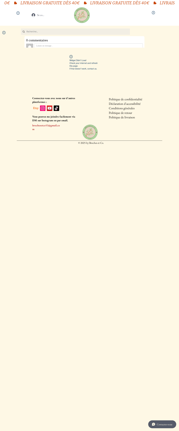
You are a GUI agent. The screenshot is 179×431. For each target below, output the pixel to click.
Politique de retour (120, 113)
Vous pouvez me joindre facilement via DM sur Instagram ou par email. (53, 118)
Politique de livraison (122, 117)
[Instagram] (42, 108)
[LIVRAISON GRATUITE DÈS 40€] (89, 2)
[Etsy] (36, 108)
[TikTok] (56, 108)
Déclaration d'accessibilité (125, 104)
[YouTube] (49, 108)
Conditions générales (122, 108)
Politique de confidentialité (125, 99)
